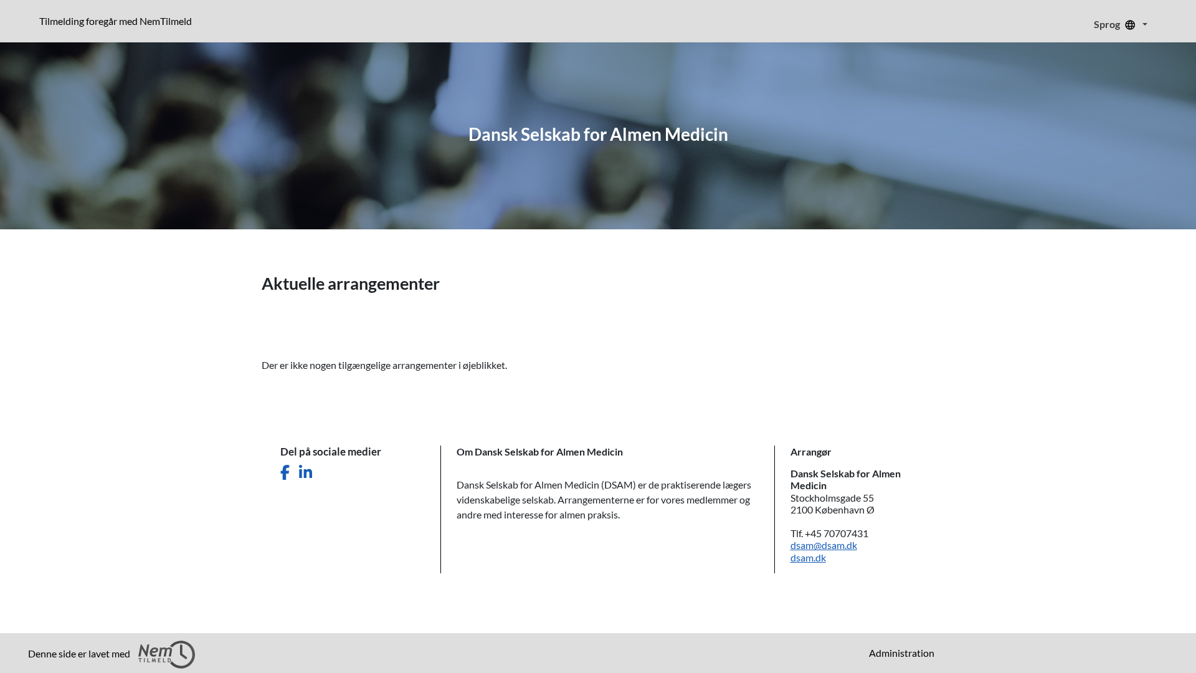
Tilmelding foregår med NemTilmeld (118, 20)
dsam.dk (808, 557)
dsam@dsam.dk (823, 545)
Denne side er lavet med (80, 653)
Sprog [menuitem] (1108, 24)
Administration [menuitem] (901, 653)
